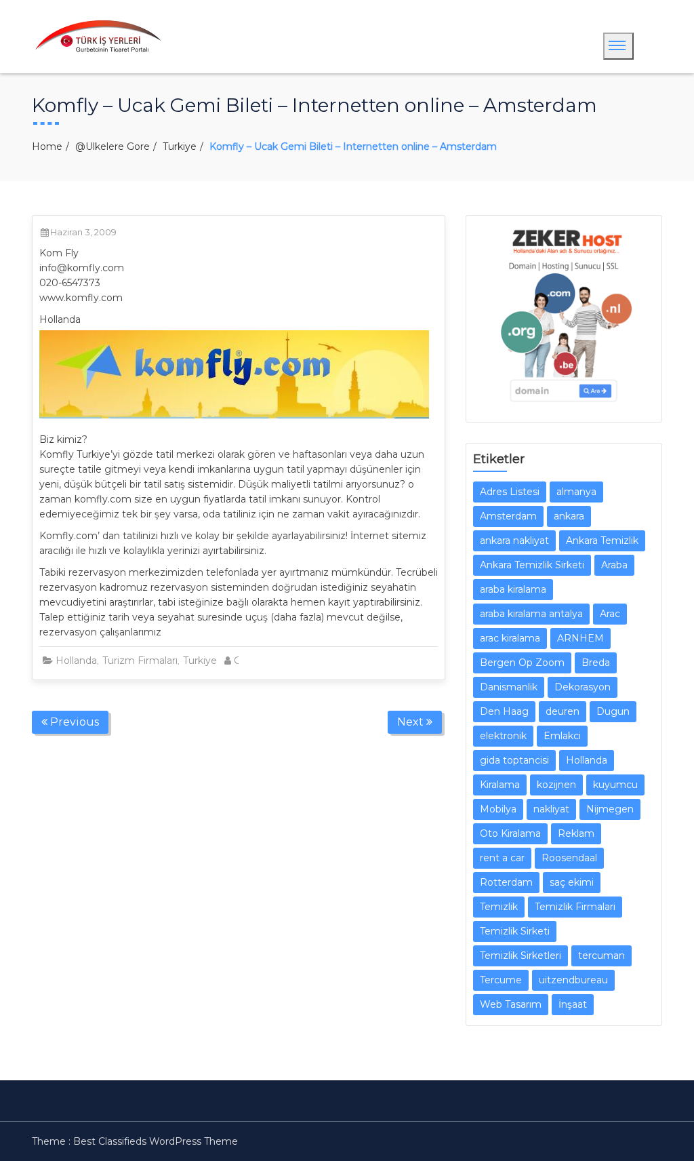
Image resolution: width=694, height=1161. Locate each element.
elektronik (503, 736)
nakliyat (551, 809)
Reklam (576, 833)
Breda (595, 662)
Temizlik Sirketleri (520, 955)
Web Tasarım (511, 1004)
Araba (614, 565)
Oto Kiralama (510, 833)
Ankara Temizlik (602, 540)
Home (47, 146)
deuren (562, 711)
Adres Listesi (509, 492)
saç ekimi (572, 882)
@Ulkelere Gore (112, 146)
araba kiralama (513, 589)
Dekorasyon (582, 687)
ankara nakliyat (514, 540)
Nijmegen (610, 809)
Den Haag (504, 711)
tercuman (601, 955)
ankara (569, 516)
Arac (610, 614)
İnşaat (572, 1004)
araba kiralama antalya (531, 614)
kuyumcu (615, 785)
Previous (73, 721)
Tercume (501, 980)
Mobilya (498, 809)
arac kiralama (510, 638)
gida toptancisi (514, 760)
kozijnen (556, 785)
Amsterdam (508, 516)
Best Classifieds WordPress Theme (155, 1141)
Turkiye (180, 146)
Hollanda (76, 660)
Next (411, 721)
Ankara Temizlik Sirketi (532, 565)
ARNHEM (580, 638)
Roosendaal (569, 858)
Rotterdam (506, 882)
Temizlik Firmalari (575, 907)
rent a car (502, 858)
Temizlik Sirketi (515, 931)
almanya (576, 492)
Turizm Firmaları (140, 660)
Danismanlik (508, 687)
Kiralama (500, 785)
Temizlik (499, 907)
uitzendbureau (573, 980)
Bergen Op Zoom (522, 662)
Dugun (613, 711)
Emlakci (562, 736)
